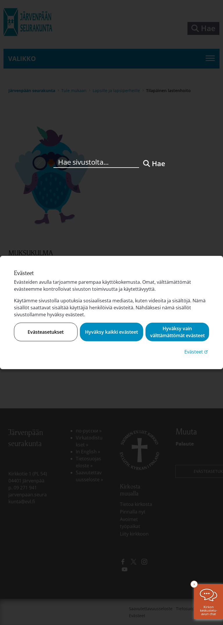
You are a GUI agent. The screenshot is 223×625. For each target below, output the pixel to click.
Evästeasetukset (46, 332)
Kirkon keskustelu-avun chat (208, 610)
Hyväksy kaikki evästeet (111, 332)
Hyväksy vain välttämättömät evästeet (177, 332)
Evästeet (196, 351)
